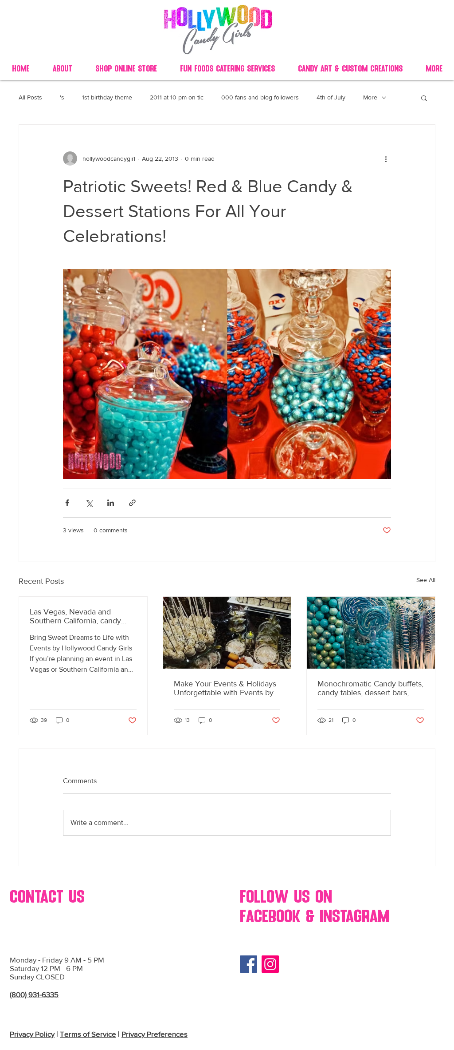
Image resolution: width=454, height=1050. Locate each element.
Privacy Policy (32, 1034)
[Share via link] (132, 503)
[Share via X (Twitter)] (89, 503)
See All (425, 579)
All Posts (30, 97)
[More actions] (385, 158)
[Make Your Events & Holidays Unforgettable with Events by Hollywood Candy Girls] (227, 633)
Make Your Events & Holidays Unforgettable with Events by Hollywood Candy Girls (225, 688)
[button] (424, 97)
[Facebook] (248, 964)
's (62, 97)
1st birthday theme (107, 97)
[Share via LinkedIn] (110, 503)
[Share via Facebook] (67, 503)
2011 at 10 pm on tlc (177, 97)
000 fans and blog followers (260, 97)
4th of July (331, 97)
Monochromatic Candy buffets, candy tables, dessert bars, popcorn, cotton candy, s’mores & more (370, 688)
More (370, 97)
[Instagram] (270, 964)
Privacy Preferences (154, 1034)
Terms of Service (88, 1034)
